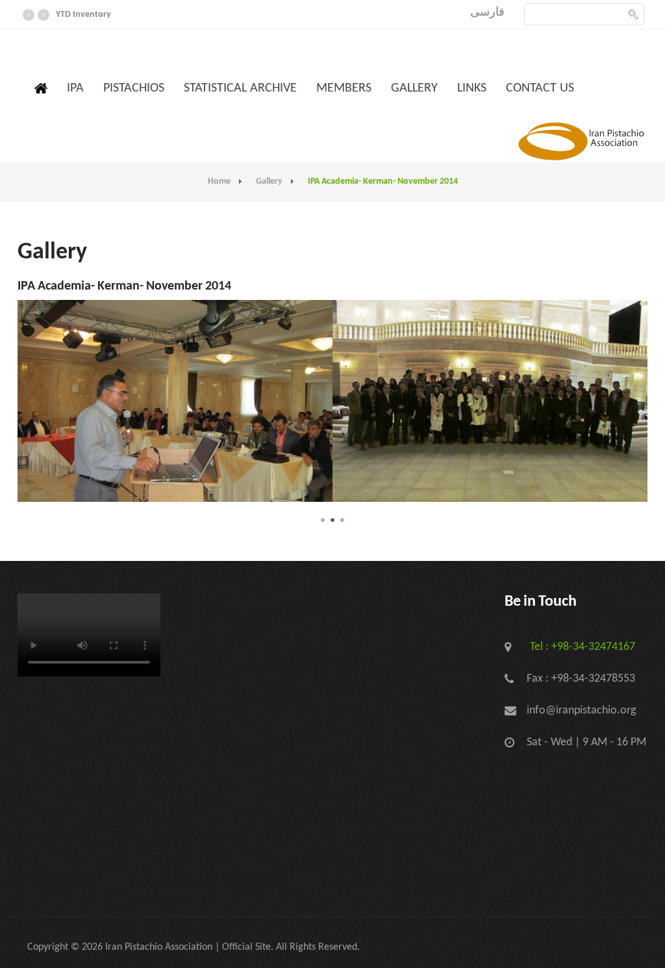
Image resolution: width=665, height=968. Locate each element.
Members (343, 88)
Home (219, 181)
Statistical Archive (240, 88)
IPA (75, 88)
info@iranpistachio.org (581, 710)
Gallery (414, 88)
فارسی (487, 13)
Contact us (540, 88)
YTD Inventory (83, 14)
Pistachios (133, 88)
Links (471, 88)
